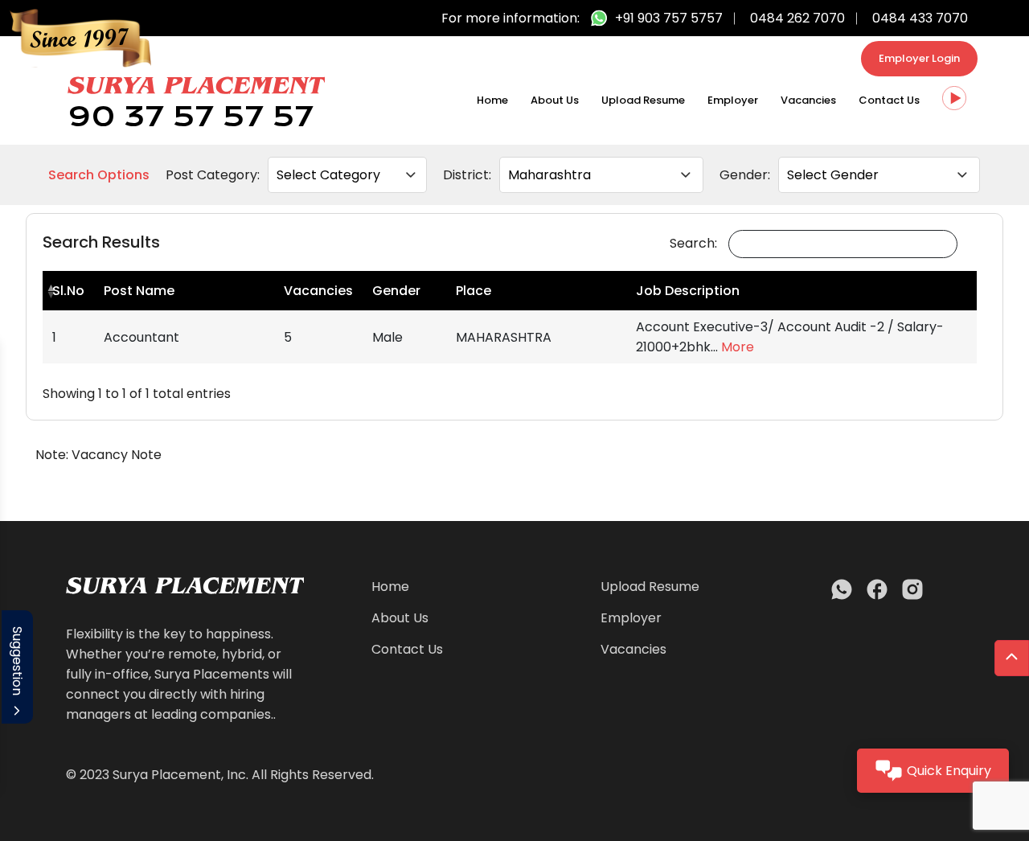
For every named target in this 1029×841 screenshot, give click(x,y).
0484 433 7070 (920, 18)
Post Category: (213, 175)
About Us (555, 100)
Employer (732, 100)
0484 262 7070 (797, 18)
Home (492, 100)
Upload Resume (643, 100)
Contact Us (889, 100)
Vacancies (808, 100)
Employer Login (919, 58)
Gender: (744, 175)
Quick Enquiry (949, 770)
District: (467, 175)
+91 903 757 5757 (669, 18)
